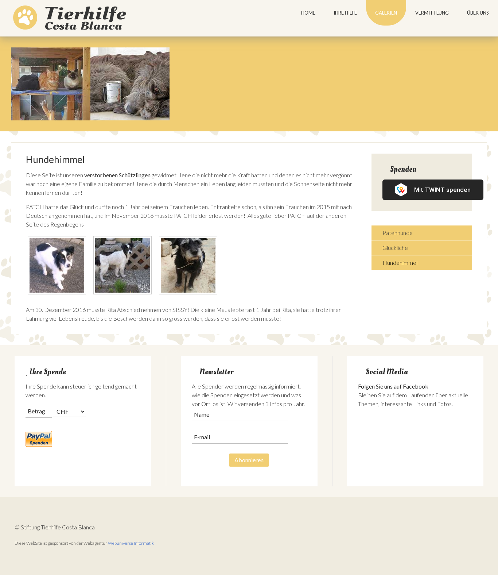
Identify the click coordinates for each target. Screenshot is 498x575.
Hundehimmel (399, 262)
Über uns (478, 13)
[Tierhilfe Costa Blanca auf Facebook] (363, 428)
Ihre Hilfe (345, 13)
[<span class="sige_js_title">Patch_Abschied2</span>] (59, 266)
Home (308, 13)
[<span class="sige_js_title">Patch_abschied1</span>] (124, 266)
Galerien (386, 13)
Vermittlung (432, 13)
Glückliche (395, 247)
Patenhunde (397, 232)
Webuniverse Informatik (131, 543)
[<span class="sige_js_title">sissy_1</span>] (190, 266)
